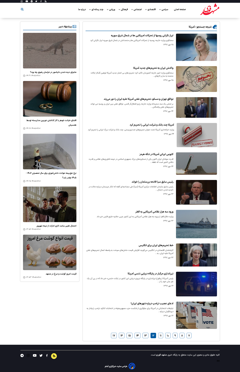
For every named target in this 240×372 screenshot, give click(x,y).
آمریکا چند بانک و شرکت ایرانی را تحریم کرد (152, 125)
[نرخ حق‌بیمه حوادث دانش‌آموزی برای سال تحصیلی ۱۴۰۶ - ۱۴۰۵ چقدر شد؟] (49, 151)
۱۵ (129, 336)
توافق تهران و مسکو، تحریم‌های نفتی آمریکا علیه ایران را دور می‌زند (138, 99)
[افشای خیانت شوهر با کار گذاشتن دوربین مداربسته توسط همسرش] (49, 99)
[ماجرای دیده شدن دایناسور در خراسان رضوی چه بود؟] (49, 50)
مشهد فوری (161, 355)
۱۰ (168, 336)
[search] (22, 10)
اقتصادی (151, 9)
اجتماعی (138, 9)
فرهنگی (124, 9)
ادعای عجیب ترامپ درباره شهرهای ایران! (152, 304)
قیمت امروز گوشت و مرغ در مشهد (61, 274)
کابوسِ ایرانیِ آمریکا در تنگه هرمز (156, 154)
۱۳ (145, 336)
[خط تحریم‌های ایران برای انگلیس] (196, 255)
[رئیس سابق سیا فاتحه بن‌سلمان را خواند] (196, 192)
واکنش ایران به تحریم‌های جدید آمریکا (153, 68)
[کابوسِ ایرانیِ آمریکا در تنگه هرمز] (196, 163)
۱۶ (121, 336)
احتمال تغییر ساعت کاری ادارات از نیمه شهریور (56, 226)
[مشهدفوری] (210, 9)
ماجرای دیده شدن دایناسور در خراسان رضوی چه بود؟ (53, 72)
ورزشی (112, 9)
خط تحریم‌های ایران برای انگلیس (156, 245)
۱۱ (160, 336)
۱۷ (114, 336)
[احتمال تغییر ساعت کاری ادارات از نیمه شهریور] (49, 204)
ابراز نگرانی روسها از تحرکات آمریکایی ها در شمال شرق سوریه (142, 36)
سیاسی (165, 9)
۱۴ (137, 336)
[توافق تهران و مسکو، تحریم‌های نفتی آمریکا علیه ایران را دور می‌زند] (196, 107)
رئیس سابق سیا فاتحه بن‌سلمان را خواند (152, 182)
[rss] (46, 1)
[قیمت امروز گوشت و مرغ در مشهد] (49, 252)
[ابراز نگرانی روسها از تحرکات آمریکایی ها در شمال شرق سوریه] (196, 47)
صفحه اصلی (180, 9)
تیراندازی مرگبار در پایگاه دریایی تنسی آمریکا (150, 274)
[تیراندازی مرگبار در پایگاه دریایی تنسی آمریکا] (196, 284)
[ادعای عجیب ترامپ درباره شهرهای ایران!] (196, 315)
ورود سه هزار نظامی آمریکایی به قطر (154, 212)
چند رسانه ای (97, 9)
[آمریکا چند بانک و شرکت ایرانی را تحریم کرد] (197, 135)
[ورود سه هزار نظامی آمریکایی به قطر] (196, 224)
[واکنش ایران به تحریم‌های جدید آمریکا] (196, 79)
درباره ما (82, 9)
